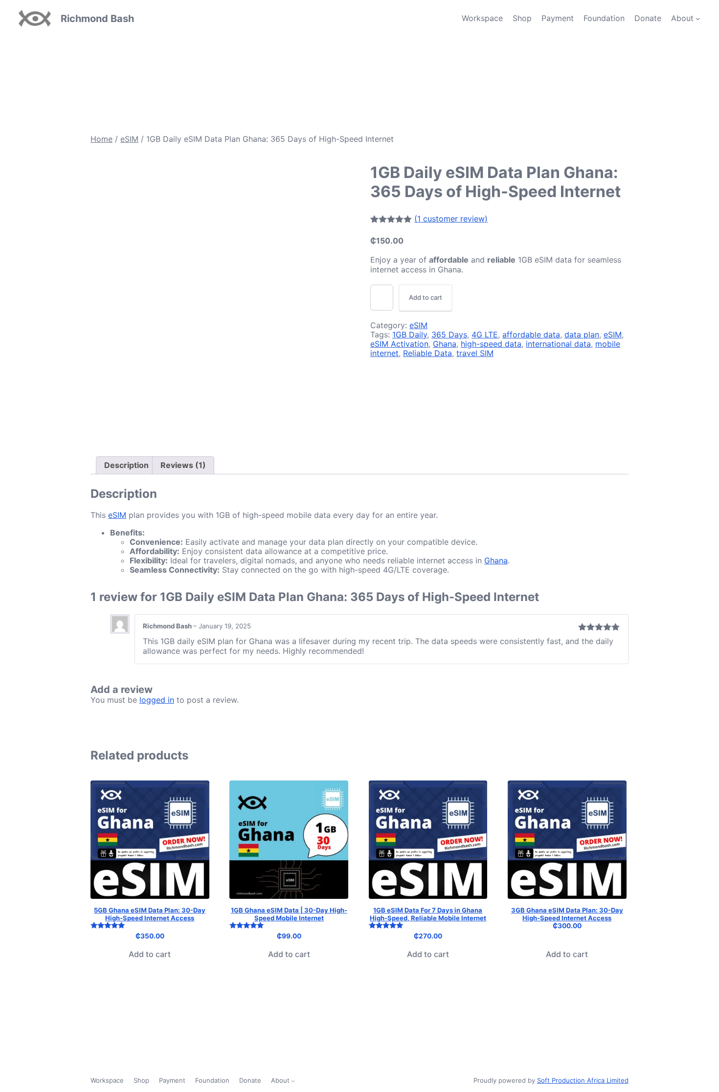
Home (101, 139)
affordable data (531, 334)
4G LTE (485, 334)
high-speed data (491, 344)
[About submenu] (698, 18)
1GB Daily (409, 334)
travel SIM (475, 353)
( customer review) (451, 218)
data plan (581, 334)
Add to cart (425, 297)
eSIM (129, 139)
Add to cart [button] (150, 954)
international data (558, 344)
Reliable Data (427, 353)
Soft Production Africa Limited (583, 1080)
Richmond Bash (97, 18)
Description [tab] (126, 465)
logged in (156, 700)
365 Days (449, 334)
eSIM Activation (399, 344)
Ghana (444, 344)
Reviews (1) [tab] (183, 465)
